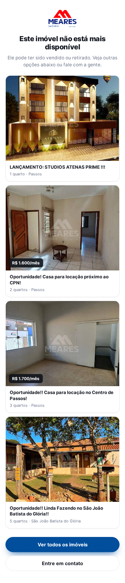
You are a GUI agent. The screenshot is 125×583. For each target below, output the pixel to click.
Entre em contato (62, 563)
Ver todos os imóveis (63, 545)
